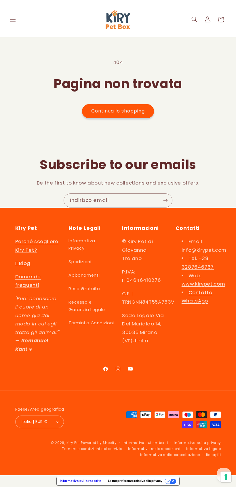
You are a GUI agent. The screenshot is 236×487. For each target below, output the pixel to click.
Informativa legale (203, 449)
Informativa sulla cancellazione (170, 455)
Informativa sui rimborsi (145, 443)
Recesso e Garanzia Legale (86, 306)
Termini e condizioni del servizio (92, 449)
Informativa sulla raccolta (81, 481)
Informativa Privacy (81, 244)
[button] (12, 19)
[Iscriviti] (165, 200)
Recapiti (213, 455)
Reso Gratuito (84, 289)
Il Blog (23, 263)
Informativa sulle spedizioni (154, 449)
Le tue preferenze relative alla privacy (135, 481)
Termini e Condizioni (91, 323)
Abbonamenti (84, 275)
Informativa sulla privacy (197, 443)
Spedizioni (79, 262)
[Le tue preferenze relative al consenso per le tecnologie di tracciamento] (225, 477)
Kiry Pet (73, 443)
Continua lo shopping (118, 111)
